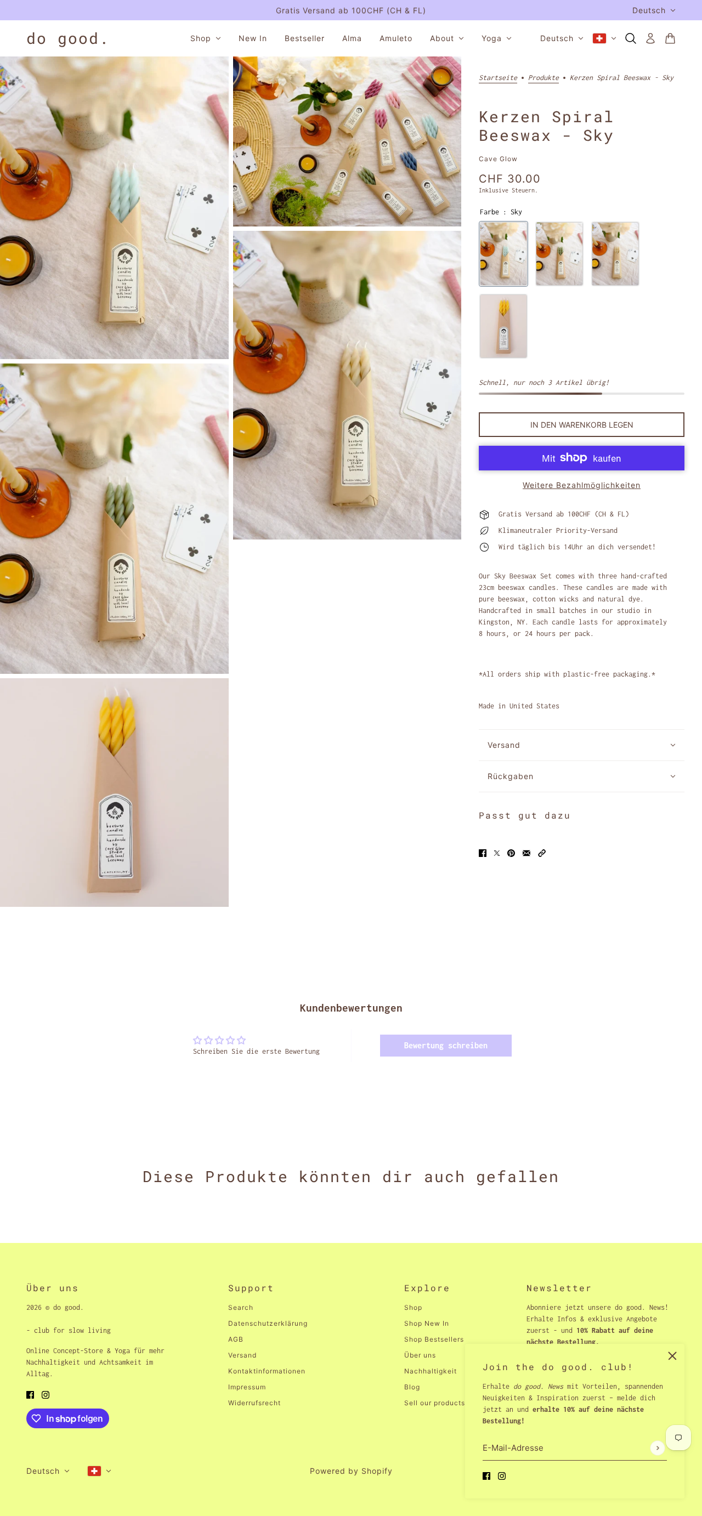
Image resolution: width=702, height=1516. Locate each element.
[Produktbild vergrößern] (114, 207)
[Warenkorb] (670, 38)
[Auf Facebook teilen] (482, 852)
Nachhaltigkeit (430, 1371)
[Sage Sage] (559, 254)
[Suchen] (630, 38)
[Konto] (650, 38)
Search (240, 1307)
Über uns (420, 1355)
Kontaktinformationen (266, 1371)
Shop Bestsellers (434, 1339)
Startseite (498, 78)
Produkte (543, 78)
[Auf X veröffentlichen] (497, 852)
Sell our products (434, 1403)
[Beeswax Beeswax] (503, 326)
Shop (413, 1307)
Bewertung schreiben (446, 1045)
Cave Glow (498, 159)
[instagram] (502, 1475)
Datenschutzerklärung (268, 1323)
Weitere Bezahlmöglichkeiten (582, 485)
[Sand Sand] (615, 254)
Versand (242, 1355)
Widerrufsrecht (254, 1403)
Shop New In (426, 1323)
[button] (542, 852)
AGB (236, 1339)
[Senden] (657, 1447)
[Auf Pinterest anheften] (511, 852)
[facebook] (486, 1475)
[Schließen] (672, 1355)
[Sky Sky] (503, 254)
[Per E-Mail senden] (526, 852)
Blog (412, 1387)
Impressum (247, 1387)
